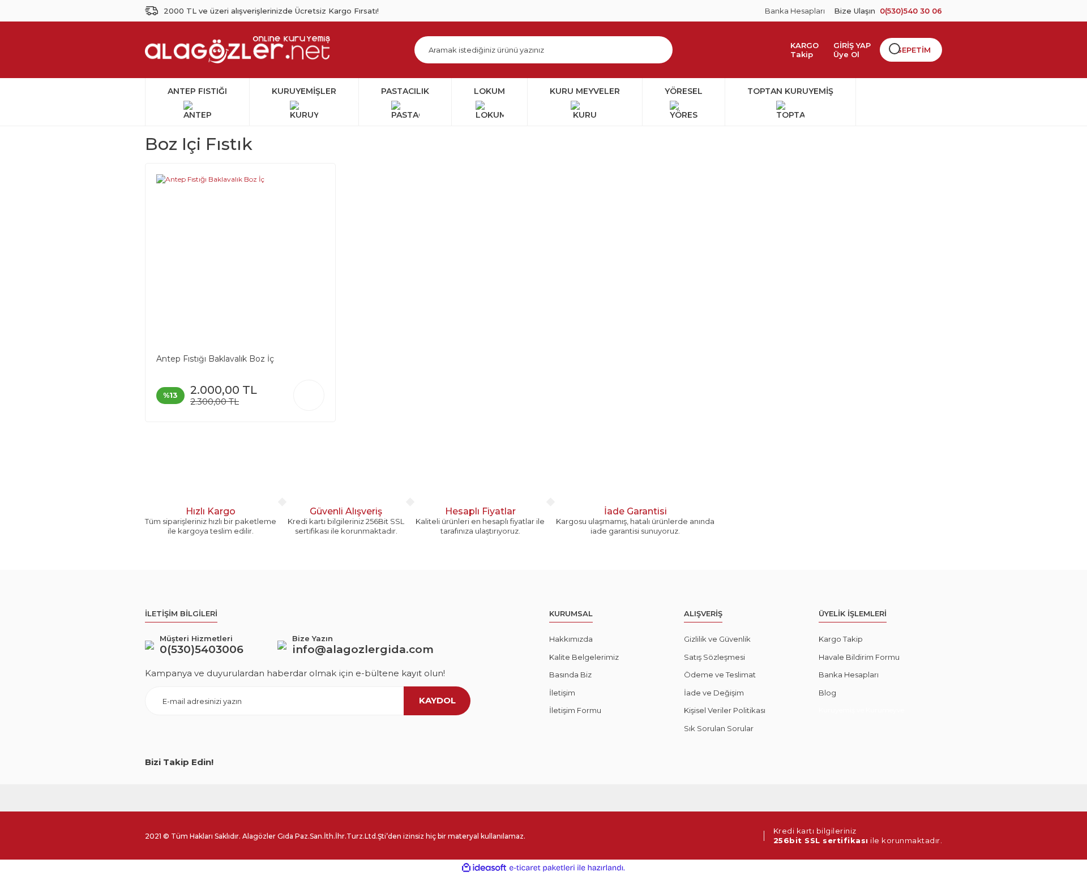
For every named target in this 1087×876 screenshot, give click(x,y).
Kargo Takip (841, 638)
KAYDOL (437, 700)
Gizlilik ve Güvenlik (717, 638)
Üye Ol (846, 54)
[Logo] (237, 49)
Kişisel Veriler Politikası (724, 710)
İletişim (562, 692)
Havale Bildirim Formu (859, 657)
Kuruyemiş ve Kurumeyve (861, 710)
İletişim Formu (575, 710)
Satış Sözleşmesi (714, 657)
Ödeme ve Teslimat (720, 674)
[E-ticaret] (542, 868)
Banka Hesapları (795, 10)
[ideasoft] (484, 867)
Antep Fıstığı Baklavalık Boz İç (215, 359)
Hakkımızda (571, 638)
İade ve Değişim (714, 692)
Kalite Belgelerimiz (584, 657)
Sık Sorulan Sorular (719, 728)
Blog (827, 692)
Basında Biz (570, 674)
